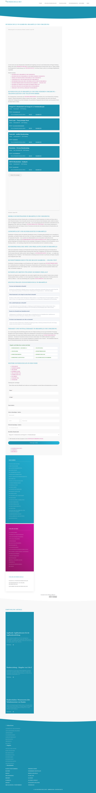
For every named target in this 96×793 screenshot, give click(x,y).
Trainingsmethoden (30, 96)
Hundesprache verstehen (16, 495)
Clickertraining (13, 547)
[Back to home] (16, 3)
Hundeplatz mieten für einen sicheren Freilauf (26, 84)
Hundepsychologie (40, 354)
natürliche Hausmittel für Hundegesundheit (17, 511)
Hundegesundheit (14, 553)
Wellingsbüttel (16, 373)
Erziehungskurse (22, 66)
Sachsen (30, 778)
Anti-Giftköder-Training (16, 536)
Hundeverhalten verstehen (35, 224)
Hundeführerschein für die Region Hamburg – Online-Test (29, 82)
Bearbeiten (38, 114)
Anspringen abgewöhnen (16, 534)
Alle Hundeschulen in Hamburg (43, 357)
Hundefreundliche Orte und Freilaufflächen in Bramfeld (29, 81)
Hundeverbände (13, 502)
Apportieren (12, 541)
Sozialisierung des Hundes (16, 516)
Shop (88, 3)
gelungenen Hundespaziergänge (18, 549)
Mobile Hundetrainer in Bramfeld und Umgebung (26, 77)
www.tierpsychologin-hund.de (18, 125)
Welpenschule (30, 68)
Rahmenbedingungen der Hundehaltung (34, 239)
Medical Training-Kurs (15, 560)
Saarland (31, 775)
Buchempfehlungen (14, 472)
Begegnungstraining (15, 543)
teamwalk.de (15, 139)
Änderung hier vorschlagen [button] (13, 382)
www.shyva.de (15, 167)
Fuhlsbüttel (15, 378)
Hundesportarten (41, 253)
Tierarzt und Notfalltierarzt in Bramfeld (24, 87)
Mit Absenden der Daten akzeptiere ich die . (26, 438)
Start (40, 3)
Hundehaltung (13, 485)
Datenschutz (59, 789)
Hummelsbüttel (16, 374)
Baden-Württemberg (12, 768)
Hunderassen (13, 493)
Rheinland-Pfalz (33, 773)
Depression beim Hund (15, 474)
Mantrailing (12, 557)
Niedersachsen (32, 768)
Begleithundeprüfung (15, 468)
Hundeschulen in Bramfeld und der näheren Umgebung (28, 76)
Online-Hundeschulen (50, 3)
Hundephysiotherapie (15, 489)
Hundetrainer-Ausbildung (17, 499)
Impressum (51, 789)
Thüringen (31, 784)
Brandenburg (10, 775)
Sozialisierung (39, 278)
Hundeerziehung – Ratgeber (76, 3)
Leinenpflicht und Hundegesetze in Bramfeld (25, 79)
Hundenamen (13, 487)
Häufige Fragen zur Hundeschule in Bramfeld (25, 86)
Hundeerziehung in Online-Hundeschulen (17, 583)
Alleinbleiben (13, 532)
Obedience (12, 562)
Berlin (7, 773)
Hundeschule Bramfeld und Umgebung (23, 74)
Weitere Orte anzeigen (15, 175)
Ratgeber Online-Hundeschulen (18, 586)
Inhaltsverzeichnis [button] (12, 72)
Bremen (8, 778)
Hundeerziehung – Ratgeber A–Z (19, 348)
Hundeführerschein (52, 263)
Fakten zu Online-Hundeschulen (18, 580)
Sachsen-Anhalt (33, 780)
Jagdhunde (12, 508)
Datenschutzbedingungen (35, 438)
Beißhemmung (13, 545)
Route (30, 114)
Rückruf (11, 566)
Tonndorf (14, 379)
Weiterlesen (9, 644)
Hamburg (8, 780)
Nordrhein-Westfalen (34, 771)
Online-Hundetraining (15, 564)
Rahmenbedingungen (15, 514)
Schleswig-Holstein (34, 782)
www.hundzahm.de (16, 153)
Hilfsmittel (12, 478)
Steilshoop (14, 366)
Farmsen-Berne (15, 368)
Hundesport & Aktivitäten (18, 357)
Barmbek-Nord (15, 371)
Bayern (8, 771)
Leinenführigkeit (14, 555)
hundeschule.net (42, 789)
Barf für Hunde (13, 466)
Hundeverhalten (14, 504)
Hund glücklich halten (16, 480)
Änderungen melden (34, 442)
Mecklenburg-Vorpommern (14, 784)
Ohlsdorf (14, 369)
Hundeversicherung (49, 335)
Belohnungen (13, 470)
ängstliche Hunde (14, 463)
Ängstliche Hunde (11, 748)
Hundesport (12, 497)
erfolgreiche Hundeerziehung (18, 476)
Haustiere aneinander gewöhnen (18, 551)
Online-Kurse (62, 3)
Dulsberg (14, 376)
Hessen (8, 782)
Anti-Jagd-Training (14, 538)
